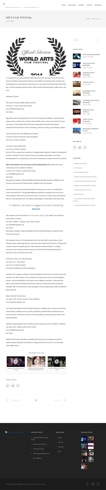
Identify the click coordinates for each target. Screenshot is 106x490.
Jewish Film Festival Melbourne (89, 64)
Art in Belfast (37, 458)
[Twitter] (13, 385)
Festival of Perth (38, 449)
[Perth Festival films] (91, 459)
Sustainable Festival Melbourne (89, 92)
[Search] (98, 40)
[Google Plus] (18, 385)
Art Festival (96, 19)
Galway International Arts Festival (85, 185)
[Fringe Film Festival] (91, 446)
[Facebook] (8, 385)
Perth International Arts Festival (84, 205)
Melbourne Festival (80, 163)
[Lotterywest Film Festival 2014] (84, 466)
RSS (59, 451)
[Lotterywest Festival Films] (91, 453)
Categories (72, 5)
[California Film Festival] (84, 453)
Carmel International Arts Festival (85, 181)
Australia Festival (88, 82)
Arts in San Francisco (39, 444)
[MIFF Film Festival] (91, 439)
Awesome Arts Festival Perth (39, 439)
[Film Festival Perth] (84, 459)
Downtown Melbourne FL (41, 453)
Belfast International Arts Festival (85, 177)
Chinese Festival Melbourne (88, 120)
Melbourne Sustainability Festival (91, 130)
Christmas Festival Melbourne (89, 74)
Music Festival (79, 194)
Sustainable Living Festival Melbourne (91, 101)
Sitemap (81, 5)
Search (99, 5)
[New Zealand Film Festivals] (84, 446)
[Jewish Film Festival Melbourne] (84, 439)
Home (63, 5)
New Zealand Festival (81, 172)
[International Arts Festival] (21, 4)
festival (36, 209)
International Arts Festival (82, 190)
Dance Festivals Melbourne (91, 54)
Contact (89, 5)
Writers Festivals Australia (88, 111)
